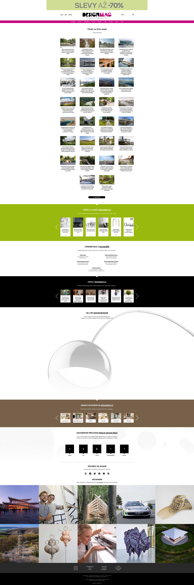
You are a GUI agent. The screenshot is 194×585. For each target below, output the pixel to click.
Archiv (89, 569)
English (118, 569)
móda (105, 21)
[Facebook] (85, 473)
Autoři (89, 568)
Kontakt (76, 566)
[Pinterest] (99, 473)
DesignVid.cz (100, 281)
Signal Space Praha (96, 268)
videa (66, 14)
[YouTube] (103, 473)
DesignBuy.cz (105, 209)
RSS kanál (104, 566)
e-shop (61, 14)
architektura (86, 21)
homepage (73, 21)
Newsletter (104, 569)
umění (122, 21)
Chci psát (76, 569)
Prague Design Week (108, 432)
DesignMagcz (100, 482)
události (80, 21)
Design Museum (101, 312)
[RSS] (108, 473)
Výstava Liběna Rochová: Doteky (111, 261)
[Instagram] (90, 473)
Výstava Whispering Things (83, 261)
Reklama (76, 568)
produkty (100, 21)
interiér (93, 21)
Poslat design (118, 568)
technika (111, 21)
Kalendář (104, 568)
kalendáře (104, 246)
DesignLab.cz (99, 583)
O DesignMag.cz (90, 566)
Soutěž (118, 566)
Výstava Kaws (83, 255)
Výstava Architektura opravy (111, 255)
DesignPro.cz (107, 405)
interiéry (70, 14)
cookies (107, 579)
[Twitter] (94, 473)
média (116, 21)
